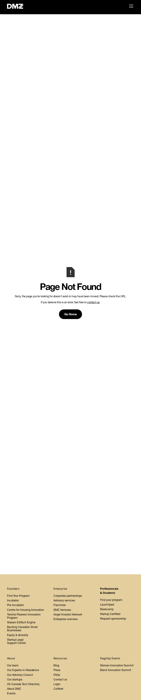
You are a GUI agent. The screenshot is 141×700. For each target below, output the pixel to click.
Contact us (60, 679)
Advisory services (64, 600)
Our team (13, 665)
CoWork (58, 688)
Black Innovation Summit (115, 670)
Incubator (13, 600)
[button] (130, 6)
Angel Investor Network (67, 614)
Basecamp (106, 609)
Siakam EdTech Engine (21, 622)
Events (11, 693)
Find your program (111, 600)
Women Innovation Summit (116, 665)
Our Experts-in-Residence (23, 670)
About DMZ (14, 688)
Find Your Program (18, 595)
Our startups (14, 679)
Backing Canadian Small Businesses (22, 628)
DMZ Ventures (62, 609)
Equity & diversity (17, 635)
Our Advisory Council (20, 675)
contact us (93, 302)
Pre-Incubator (15, 605)
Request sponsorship (113, 618)
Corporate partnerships (67, 595)
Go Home (70, 314)
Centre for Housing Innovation (25, 609)
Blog (56, 665)
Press (56, 670)
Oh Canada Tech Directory (23, 684)
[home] (17, 6)
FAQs (56, 675)
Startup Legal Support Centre (16, 641)
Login (56, 684)
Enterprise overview (65, 619)
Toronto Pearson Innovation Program (24, 616)
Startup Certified (110, 614)
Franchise (59, 605)
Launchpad (107, 604)
